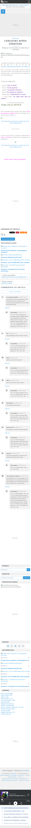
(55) (12, 707)
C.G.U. (19, 777)
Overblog (26, 770)
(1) (6, 714)
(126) (4, 697)
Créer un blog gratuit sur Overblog (8, 775)
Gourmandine (13, 773)
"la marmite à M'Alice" (14, 90)
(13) (7, 712)
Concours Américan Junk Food (11, 668)
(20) (5, 711)
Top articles (21, 775)
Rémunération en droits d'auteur (10, 778)
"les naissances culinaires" (14, 92)
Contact (27, 775)
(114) (6, 699)
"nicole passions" (12, 88)
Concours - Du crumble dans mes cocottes (15, 676)
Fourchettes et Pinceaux (15, 5)
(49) (8, 709)
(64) (5, 702)
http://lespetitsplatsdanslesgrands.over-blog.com (16, 66)
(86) (8, 700)
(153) (6, 695)
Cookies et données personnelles (9, 780)
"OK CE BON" (12, 85)
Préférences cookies (24, 780)
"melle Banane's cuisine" (18, 94)
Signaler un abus (12, 777)
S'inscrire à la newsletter (8, 239)
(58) (7, 705)
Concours (15, 38)
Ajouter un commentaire (15, 291)
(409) (7, 693)
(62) (7, 704)
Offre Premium (23, 778)
